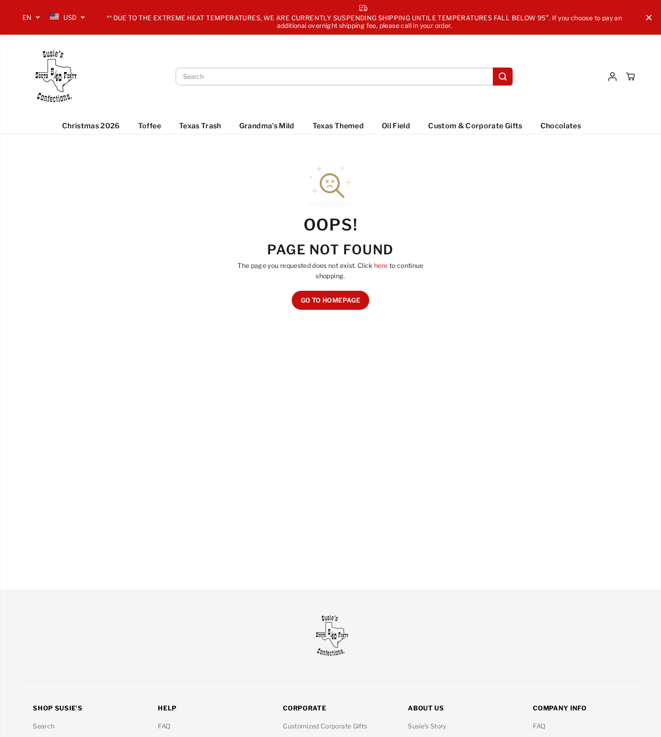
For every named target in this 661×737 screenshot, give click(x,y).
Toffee (149, 126)
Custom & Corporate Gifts (475, 126)
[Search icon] (503, 77)
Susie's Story (427, 726)
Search (43, 726)
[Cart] (630, 76)
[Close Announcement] (649, 17)
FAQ (164, 726)
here (381, 265)
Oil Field (396, 126)
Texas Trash (200, 126)
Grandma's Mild (267, 126)
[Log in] (612, 76)
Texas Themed (338, 126)
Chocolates (560, 126)
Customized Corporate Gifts (325, 726)
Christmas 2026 (91, 126)
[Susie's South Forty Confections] (53, 76)
